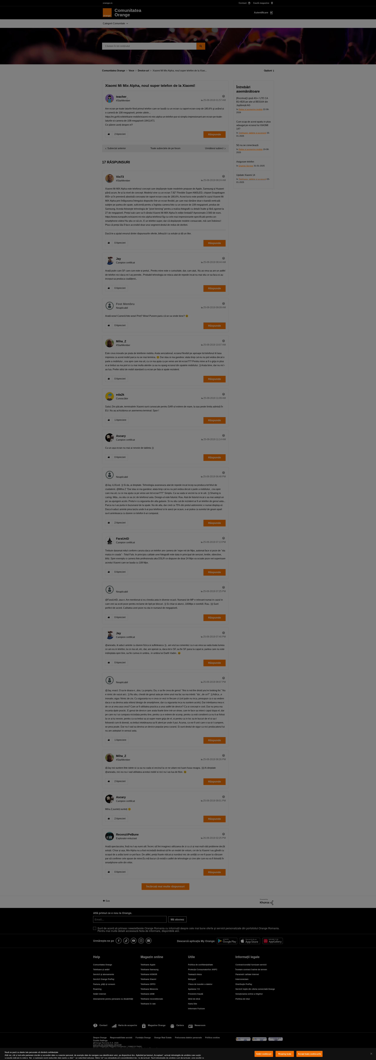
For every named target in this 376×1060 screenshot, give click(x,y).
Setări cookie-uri (263, 1054)
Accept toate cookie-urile (309, 1054)
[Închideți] (371, 1053)
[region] (188, 1054)
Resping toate (284, 1054)
